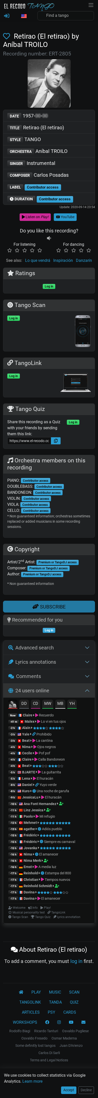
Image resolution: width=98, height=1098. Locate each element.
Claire (27, 715)
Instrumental (32, 163)
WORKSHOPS (25, 1022)
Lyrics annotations (35, 662)
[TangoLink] (34, 734)
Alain (26, 728)
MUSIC (55, 992)
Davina (29, 892)
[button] (24, 16)
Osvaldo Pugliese (75, 1031)
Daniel (27, 785)
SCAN (74, 992)
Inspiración (63, 260)
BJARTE (28, 772)
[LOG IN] (6, 16)
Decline (86, 1090)
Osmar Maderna (64, 1038)
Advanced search (34, 648)
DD (24, 703)
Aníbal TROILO (39, 151)
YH (72, 703)
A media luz (47, 867)
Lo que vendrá (37, 260)
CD (35, 703)
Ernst (28, 867)
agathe (29, 829)
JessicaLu (30, 797)
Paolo (28, 816)
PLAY (36, 992)
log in (76, 961)
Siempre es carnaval (59, 842)
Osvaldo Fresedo (34, 1038)
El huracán (44, 778)
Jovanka (30, 848)
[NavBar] (91, 4)
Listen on (36, 217)
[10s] (49, 238)
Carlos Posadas (39, 175)
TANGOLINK (30, 1002)
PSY (51, 1012)
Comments (28, 676)
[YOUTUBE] (71, 1022)
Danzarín (84, 260)
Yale (25, 734)
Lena (26, 778)
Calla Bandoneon (51, 759)
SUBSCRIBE (52, 607)
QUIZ (74, 1002)
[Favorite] (7, 36)
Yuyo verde (48, 785)
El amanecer (48, 854)
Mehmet (30, 823)
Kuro (26, 791)
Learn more (32, 1081)
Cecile (27, 753)
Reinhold (31, 873)
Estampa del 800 (58, 873)
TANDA (55, 1002)
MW (47, 703)
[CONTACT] (83, 1022)
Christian (31, 880)
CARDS (69, 1012)
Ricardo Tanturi (46, 1031)
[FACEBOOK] (47, 1022)
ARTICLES (31, 1012)
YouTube (67, 217)
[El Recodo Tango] (21, 992)
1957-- (29, 116)
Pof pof (44, 753)
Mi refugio (47, 816)
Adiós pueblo (52, 829)
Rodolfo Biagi (19, 1031)
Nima (26, 747)
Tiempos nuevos (57, 880)
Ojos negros (46, 747)
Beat (26, 741)
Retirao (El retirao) (37, 128)
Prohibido (44, 734)
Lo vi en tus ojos (53, 721)
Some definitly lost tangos (35, 1046)
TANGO (25, 139)
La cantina (44, 741)
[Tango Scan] (34, 791)
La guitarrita (51, 772)
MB (60, 703)
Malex (29, 721)
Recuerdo (46, 715)
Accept (68, 1090)
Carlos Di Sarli (49, 1053)
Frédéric (30, 835)
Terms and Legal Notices (49, 1060)
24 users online (32, 691)
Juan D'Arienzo (71, 1046)
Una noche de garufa (53, 791)
